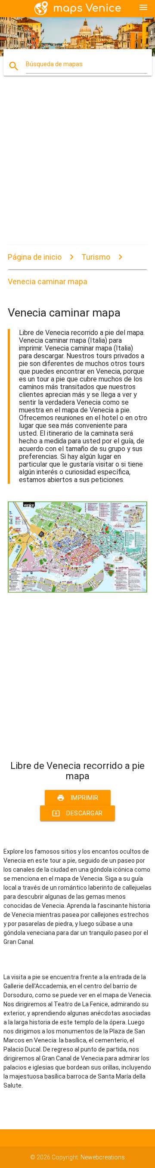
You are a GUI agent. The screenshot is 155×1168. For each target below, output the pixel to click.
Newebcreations (103, 1157)
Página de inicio (35, 256)
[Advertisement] (77, 167)
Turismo (95, 256)
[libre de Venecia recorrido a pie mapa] (77, 590)
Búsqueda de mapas (54, 64)
